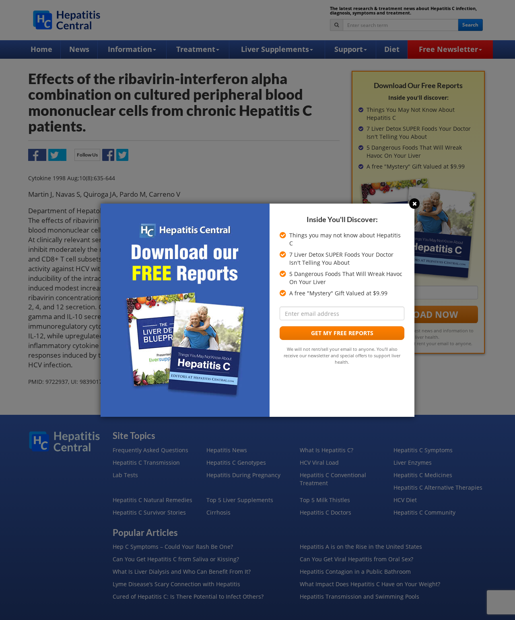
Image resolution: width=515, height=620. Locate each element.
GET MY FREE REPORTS (342, 333)
